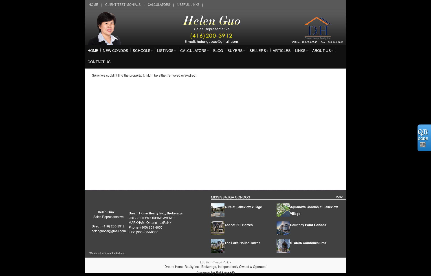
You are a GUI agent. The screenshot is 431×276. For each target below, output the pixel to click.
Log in (204, 262)
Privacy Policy (221, 262)
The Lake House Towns (242, 242)
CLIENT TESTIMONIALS (123, 4)
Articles (282, 50)
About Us (321, 50)
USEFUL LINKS (188, 4)
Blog (218, 50)
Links (300, 50)
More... (341, 197)
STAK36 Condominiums (308, 242)
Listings (165, 50)
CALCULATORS (159, 4)
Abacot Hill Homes (238, 225)
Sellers (257, 50)
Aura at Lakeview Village (243, 207)
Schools (141, 50)
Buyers (235, 50)
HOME (93, 4)
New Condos (115, 50)
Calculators (193, 50)
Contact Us (99, 61)
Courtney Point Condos (308, 225)
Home (93, 50)
